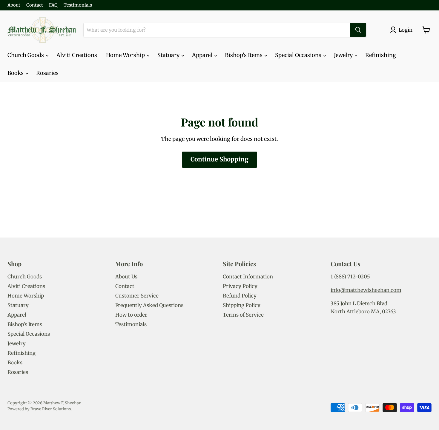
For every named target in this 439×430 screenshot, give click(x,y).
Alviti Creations (76, 55)
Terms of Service (243, 315)
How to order (131, 315)
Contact (34, 5)
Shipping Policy (241, 305)
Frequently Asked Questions (149, 305)
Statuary (169, 55)
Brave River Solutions (50, 408)
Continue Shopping (219, 159)
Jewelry (344, 55)
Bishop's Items (244, 55)
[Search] (358, 30)
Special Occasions (299, 55)
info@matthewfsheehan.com (366, 290)
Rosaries (47, 73)
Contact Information (248, 276)
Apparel (203, 55)
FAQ (53, 5)
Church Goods (26, 55)
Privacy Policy (240, 286)
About (13, 5)
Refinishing (380, 55)
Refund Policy (240, 295)
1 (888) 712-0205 (350, 276)
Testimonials (78, 5)
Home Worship (126, 55)
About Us (126, 276)
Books (16, 73)
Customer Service (137, 295)
